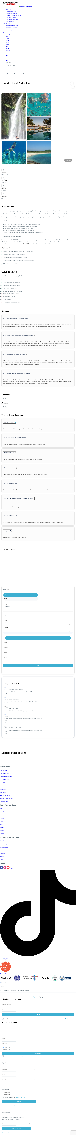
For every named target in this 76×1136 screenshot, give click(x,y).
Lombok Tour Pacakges (5, 782)
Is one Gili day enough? (10, 515)
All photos (68, 160)
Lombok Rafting (10, 21)
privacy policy (25, 1056)
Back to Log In (5, 1132)
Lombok (8, 34)
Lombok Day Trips (4, 773)
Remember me (7, 1018)
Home (2, 73)
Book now (38, 637)
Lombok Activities (7, 9)
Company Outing (4, 801)
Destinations (6, 32)
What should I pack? (9, 452)
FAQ (1, 850)
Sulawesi (8, 50)
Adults (6, 614)
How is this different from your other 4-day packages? (19, 498)
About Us (2, 841)
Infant (6, 627)
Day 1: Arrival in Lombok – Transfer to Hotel (15, 318)
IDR (7, 55)
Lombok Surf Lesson (11, 17)
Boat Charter (3, 792)
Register (2, 856)
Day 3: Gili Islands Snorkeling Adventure (14, 354)
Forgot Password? (69, 1018)
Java (7, 46)
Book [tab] (4, 595)
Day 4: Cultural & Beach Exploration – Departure (16, 373)
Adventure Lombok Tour (6, 973)
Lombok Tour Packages (11, 27)
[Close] (3, 1065)
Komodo (8, 38)
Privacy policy (3, 844)
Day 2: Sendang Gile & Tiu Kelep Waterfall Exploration (18, 335)
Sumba (7, 42)
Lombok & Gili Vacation (12, 29)
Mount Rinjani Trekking (11, 13)
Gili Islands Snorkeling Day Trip (13, 15)
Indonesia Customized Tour (6, 798)
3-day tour (62, 241)
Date (6, 604)
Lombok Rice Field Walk (12, 19)
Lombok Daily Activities (6, 776)
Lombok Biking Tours (11, 11)
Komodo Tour (3, 786)
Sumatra (8, 48)
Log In (1, 859)
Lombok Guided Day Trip (12, 25)
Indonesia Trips (9, 31)
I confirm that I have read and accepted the (16, 1056)
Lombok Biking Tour (5, 779)
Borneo (7, 44)
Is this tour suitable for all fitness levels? (15, 437)
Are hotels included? (9, 422)
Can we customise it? (10, 468)
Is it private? (7, 530)
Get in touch (3, 853)
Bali (7, 36)
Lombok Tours (6, 23)
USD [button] (4, 53)
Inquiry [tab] (5, 598)
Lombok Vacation (4, 770)
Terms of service (4, 847)
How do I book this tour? (11, 483)
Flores (7, 40)
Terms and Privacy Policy (20, 1097)
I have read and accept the (15, 1097)
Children (7, 620)
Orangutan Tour (3, 789)
